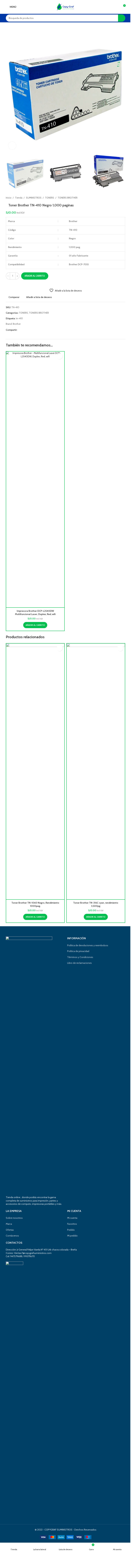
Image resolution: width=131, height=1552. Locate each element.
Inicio (8, 197)
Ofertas (10, 1229)
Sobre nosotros (14, 1217)
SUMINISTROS (33, 197)
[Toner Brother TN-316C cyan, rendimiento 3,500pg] (96, 771)
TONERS (49, 197)
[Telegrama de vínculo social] (36, 330)
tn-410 (19, 318)
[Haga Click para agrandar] (12, 145)
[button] (35, 625)
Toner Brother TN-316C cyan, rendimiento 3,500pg (95, 904)
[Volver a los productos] (119, 198)
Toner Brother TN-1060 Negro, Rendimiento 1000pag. (35, 904)
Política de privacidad (78, 951)
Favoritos (72, 1223)
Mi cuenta (72, 1217)
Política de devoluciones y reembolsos (87, 945)
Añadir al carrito (35, 275)
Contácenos (12, 1235)
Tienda (18, 197)
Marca (9, 1223)
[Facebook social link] (19, 330)
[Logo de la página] (65, 6)
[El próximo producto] (123, 198)
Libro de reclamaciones (79, 962)
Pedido (71, 1229)
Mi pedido (72, 1235)
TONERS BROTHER (67, 197)
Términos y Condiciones (80, 957)
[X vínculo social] (23, 330)
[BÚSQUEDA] (121, 18)
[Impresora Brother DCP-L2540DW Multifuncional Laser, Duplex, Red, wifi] (35, 479)
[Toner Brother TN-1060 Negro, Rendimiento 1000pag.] (35, 771)
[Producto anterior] (115, 198)
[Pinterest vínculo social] (27, 330)
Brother (17, 323)
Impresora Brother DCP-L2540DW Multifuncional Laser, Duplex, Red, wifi (35, 612)
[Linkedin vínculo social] (32, 330)
